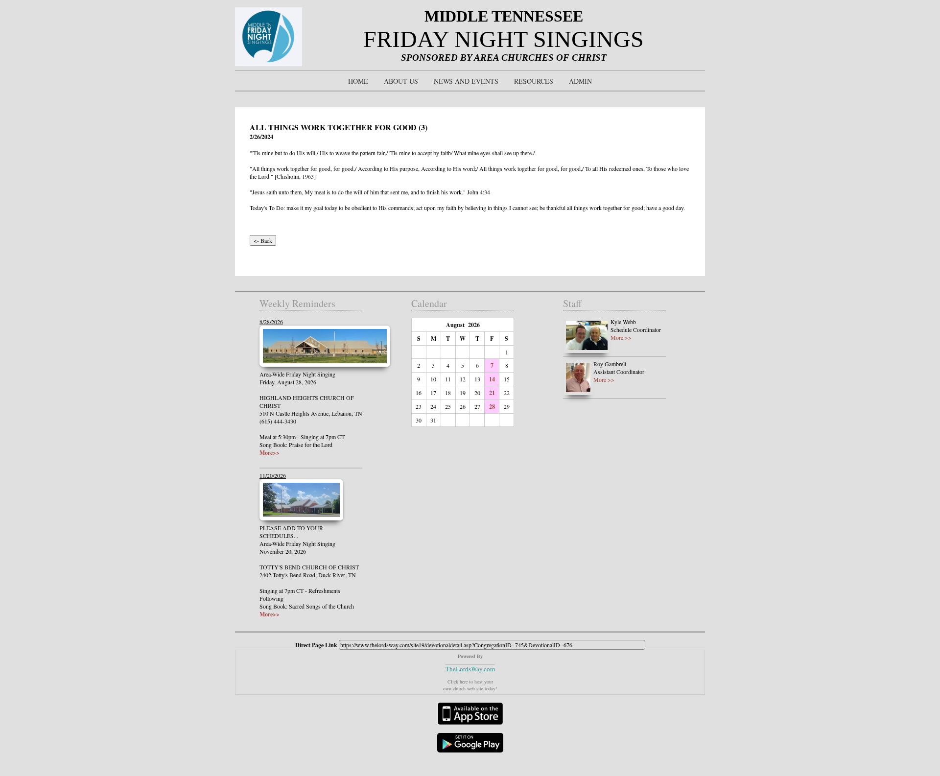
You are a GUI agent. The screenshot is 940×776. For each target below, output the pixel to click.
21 (492, 393)
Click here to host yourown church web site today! (470, 685)
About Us (401, 81)
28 (492, 406)
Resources (533, 81)
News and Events (466, 81)
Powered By (470, 656)
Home (358, 81)
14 (492, 379)
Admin (580, 81)
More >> (621, 337)
